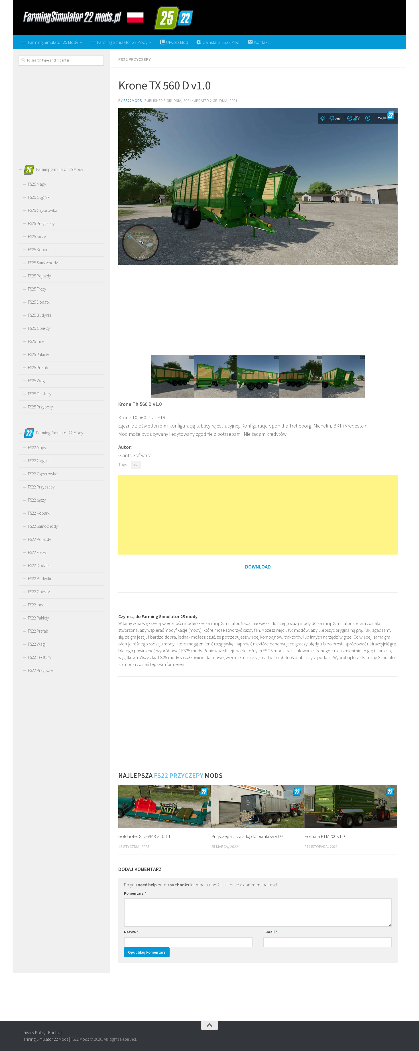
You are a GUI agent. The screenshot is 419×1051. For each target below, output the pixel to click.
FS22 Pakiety (38, 618)
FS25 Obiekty (39, 328)
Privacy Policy (33, 1032)
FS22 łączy (37, 500)
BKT (136, 465)
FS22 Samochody (43, 526)
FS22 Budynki (39, 578)
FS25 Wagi (37, 380)
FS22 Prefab (38, 631)
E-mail (270, 932)
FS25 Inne (36, 341)
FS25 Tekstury (39, 393)
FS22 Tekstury (39, 657)
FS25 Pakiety (38, 354)
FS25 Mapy (37, 184)
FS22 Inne (36, 605)
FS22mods (132, 100)
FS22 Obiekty (39, 591)
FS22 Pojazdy (39, 539)
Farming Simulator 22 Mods (44, 1039)
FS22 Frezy (37, 552)
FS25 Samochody (43, 262)
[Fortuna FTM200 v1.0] (350, 807)
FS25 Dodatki (39, 302)
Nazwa (131, 932)
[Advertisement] (258, 309)
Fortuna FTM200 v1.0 (324, 836)
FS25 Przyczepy (41, 223)
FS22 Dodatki (39, 565)
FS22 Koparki (39, 513)
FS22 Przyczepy (134, 59)
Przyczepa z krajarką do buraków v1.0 (246, 836)
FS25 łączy (37, 236)
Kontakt (55, 1032)
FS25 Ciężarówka (42, 210)
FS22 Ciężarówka (42, 474)
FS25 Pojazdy (39, 276)
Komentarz (135, 893)
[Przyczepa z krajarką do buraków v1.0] (257, 807)
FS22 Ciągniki (39, 460)
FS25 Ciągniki (39, 197)
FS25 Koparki (39, 249)
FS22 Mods (80, 1039)
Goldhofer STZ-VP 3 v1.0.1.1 (144, 836)
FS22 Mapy (37, 447)
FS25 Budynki (39, 315)
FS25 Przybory (40, 407)
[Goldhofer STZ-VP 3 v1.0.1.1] (164, 807)
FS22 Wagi (37, 644)
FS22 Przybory (40, 670)
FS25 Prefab (38, 367)
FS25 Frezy (37, 289)
